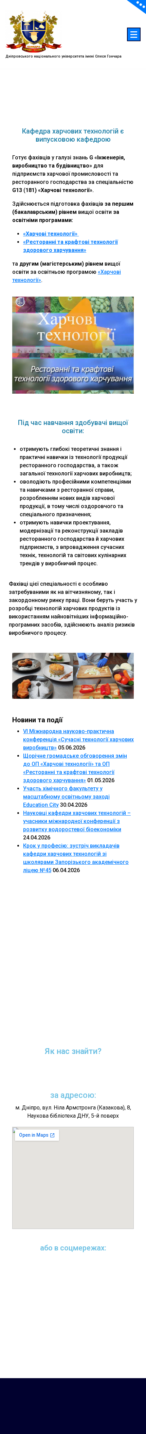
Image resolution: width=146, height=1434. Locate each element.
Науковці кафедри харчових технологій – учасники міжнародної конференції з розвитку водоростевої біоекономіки (77, 821)
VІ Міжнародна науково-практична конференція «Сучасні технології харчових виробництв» (78, 739)
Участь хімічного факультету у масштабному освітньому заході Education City (66, 796)
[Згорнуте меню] (134, 34)
